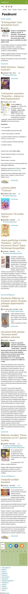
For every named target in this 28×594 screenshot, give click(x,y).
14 (6, 559)
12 (25, 556)
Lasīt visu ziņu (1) (8, 294)
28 (6, 563)
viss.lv (7, 593)
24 (17, 561)
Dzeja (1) (4, 571)
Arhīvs (25, 9)
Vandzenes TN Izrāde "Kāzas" (12, 215)
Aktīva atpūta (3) (6, 567)
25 (21, 561)
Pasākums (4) (5, 582)
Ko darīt (3, 18)
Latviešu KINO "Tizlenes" (8, 189)
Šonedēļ (14, 9)
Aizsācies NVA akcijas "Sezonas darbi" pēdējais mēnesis (12, 334)
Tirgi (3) (4, 590)
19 (25, 559)
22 (9, 561)
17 (17, 559)
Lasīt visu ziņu (4, 63)
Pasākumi (8, 18)
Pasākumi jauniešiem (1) (8, 580)
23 (13, 561)
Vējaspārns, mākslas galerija (16, 311)
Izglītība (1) (5, 573)
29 (9, 563)
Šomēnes (20, 9)
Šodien (9, 9)
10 (17, 556)
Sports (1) (4, 584)
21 (6, 561)
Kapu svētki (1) (5, 577)
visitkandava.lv (5, 2)
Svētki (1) (4, 586)
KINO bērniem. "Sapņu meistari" (12, 68)
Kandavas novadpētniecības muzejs (13, 253)
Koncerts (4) (5, 578)
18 (21, 559)
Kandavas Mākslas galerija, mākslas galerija (13, 447)
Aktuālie (4, 9)
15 (9, 559)
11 (21, 556)
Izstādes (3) (4, 575)
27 (2, 563)
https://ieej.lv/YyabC (16, 170)
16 (13, 559)
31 (6, 554)
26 (25, 561)
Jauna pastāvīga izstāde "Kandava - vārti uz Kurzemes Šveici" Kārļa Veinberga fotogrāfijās (14, 244)
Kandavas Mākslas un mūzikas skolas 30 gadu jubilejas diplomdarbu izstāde (14, 302)
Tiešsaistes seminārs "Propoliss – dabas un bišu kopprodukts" (12, 96)
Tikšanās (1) (5, 588)
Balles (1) (4, 569)
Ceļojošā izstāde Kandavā (10, 481)
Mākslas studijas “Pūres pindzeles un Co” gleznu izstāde (14, 438)
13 (2, 559)
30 (2, 554)
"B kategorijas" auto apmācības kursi (11, 23)
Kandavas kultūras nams (11, 75)
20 (2, 561)
